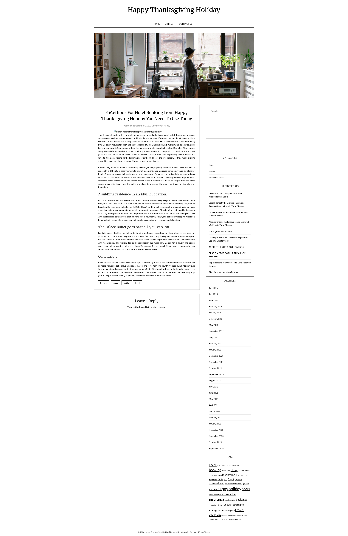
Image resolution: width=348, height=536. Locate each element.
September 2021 (216, 374)
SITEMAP (169, 24)
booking (103, 283)
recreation (212, 505)
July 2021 (213, 386)
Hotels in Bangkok (215, 494)
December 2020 (216, 430)
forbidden (213, 483)
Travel (212, 171)
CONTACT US (185, 24)
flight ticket (238, 480)
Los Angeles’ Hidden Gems (221, 231)
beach (213, 465)
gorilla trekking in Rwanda (233, 483)
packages (241, 499)
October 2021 (215, 368)
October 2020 (215, 442)
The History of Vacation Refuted (223, 272)
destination (228, 474)
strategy (213, 510)
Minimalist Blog (187, 532)
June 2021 (213, 393)
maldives (228, 500)
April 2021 (214, 405)
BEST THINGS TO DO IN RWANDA (228, 465)
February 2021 (215, 417)
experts (213, 479)
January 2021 (215, 423)
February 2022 (215, 343)
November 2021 (216, 362)
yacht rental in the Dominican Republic (228, 519)
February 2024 (215, 306)
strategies (238, 504)
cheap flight (243, 470)
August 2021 (215, 380)
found (221, 483)
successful (222, 510)
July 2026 (213, 288)
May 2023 (213, 325)
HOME (156, 24)
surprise (231, 510)
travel (239, 510)
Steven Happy (163, 125)
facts (220, 479)
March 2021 (214, 411)
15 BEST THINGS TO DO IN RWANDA (226, 247)
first (225, 479)
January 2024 (215, 312)
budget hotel (225, 470)
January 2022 (215, 349)
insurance (217, 499)
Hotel (211, 165)
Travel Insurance (216, 177)
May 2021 (213, 399)
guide (246, 483)
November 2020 (216, 436)
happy (115, 283)
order (233, 500)
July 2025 (213, 294)
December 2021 (216, 356)
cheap (234, 470)
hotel (137, 283)
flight (231, 479)
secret (228, 504)
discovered (241, 474)
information (228, 494)
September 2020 (216, 448)
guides (213, 489)
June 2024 (213, 300)
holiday (127, 283)
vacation (215, 515)
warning (224, 515)
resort (221, 504)
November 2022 (216, 331)
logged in (143, 307)
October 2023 (215, 319)
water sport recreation (235, 515)
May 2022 (213, 337)
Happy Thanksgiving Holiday (174, 10)
